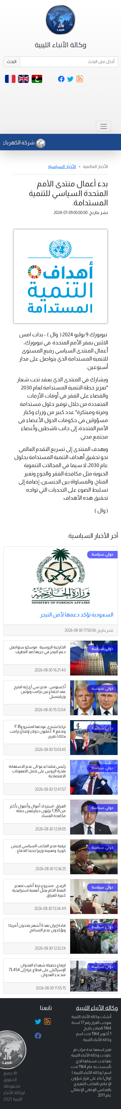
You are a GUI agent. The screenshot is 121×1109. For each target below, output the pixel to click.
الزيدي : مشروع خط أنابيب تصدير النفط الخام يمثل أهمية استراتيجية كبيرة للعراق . (39, 890)
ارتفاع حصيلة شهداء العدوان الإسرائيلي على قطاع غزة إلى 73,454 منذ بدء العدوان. (37, 970)
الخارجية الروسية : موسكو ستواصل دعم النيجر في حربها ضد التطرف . (37, 649)
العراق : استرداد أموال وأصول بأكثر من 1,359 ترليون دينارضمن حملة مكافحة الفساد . (38, 811)
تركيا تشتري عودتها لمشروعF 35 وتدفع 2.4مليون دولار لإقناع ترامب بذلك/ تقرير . (38, 731)
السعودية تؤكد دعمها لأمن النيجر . (75, 614)
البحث (11, 61)
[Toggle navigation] (103, 126)
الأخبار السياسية (62, 166)
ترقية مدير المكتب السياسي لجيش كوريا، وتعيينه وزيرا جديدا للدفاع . (38, 848)
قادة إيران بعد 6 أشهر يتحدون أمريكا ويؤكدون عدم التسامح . (37, 927)
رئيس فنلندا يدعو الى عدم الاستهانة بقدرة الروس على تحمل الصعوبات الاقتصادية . (37, 771)
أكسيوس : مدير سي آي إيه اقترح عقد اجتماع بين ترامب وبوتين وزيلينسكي (40, 691)
